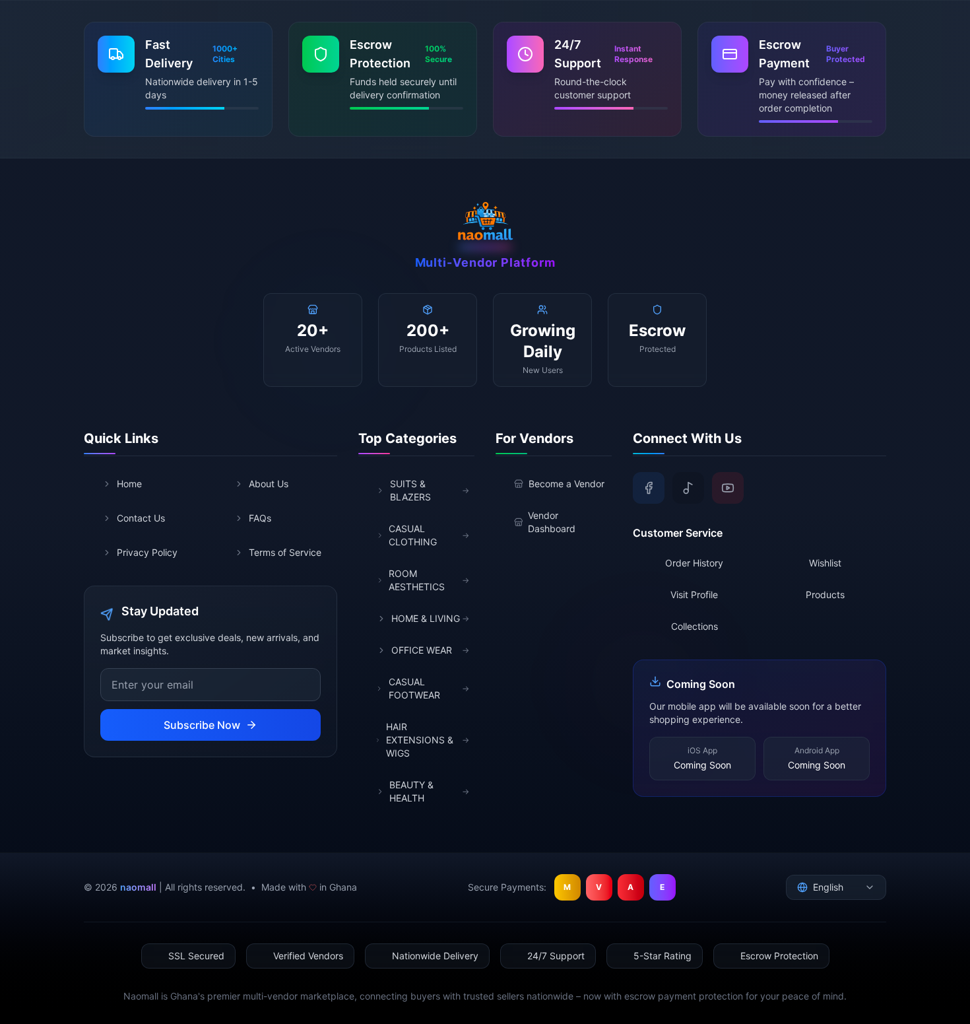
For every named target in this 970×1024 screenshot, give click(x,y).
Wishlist (825, 562)
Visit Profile (694, 594)
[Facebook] (648, 488)
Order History (694, 562)
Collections (694, 626)
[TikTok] (688, 488)
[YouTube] (728, 488)
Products (825, 594)
